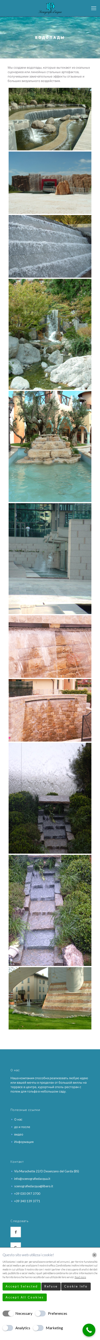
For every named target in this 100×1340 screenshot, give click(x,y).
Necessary (23, 1313)
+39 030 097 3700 (27, 1193)
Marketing (54, 1328)
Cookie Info (76, 1286)
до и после (22, 1127)
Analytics (22, 1328)
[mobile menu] (94, 8)
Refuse (51, 1286)
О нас (18, 1119)
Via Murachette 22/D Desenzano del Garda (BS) (46, 1171)
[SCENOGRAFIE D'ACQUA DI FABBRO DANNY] (50, 8)
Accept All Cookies (25, 1297)
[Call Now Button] (89, 1330)
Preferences (57, 1313)
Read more (80, 1277)
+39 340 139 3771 (27, 1201)
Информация (23, 1142)
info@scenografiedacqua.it (32, 1179)
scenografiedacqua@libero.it (33, 1186)
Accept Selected (22, 1286)
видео (18, 1134)
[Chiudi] (94, 1255)
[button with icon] (15, 1232)
